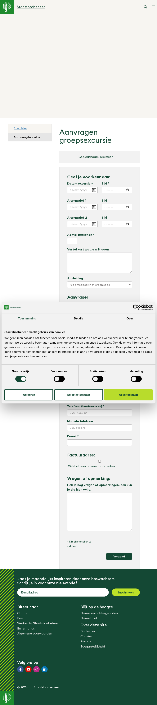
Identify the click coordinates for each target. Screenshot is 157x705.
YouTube (28, 669)
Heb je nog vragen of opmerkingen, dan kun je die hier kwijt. (99, 487)
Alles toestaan (128, 394)
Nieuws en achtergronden (99, 613)
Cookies (86, 636)
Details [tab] (78, 318)
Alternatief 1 (76, 200)
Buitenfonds (26, 628)
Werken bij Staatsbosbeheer (37, 623)
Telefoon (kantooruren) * (85, 406)
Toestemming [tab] (27, 318)
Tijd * (105, 183)
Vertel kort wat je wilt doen (88, 249)
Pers (20, 618)
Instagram (36, 669)
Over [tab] (130, 318)
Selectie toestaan (78, 394)
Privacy (85, 641)
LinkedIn (44, 669)
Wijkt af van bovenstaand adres (91, 466)
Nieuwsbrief (88, 618)
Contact (23, 613)
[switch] (59, 379)
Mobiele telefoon (80, 421)
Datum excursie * (80, 183)
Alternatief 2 (77, 217)
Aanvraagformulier (27, 137)
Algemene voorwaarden (34, 633)
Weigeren (28, 394)
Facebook (20, 669)
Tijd (104, 200)
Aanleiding (75, 278)
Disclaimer (87, 631)
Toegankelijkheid (92, 646)
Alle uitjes (20, 128)
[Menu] (153, 7)
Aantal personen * (80, 234)
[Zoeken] (145, 7)
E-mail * (73, 436)
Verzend (119, 556)
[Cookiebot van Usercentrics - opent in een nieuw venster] (136, 307)
